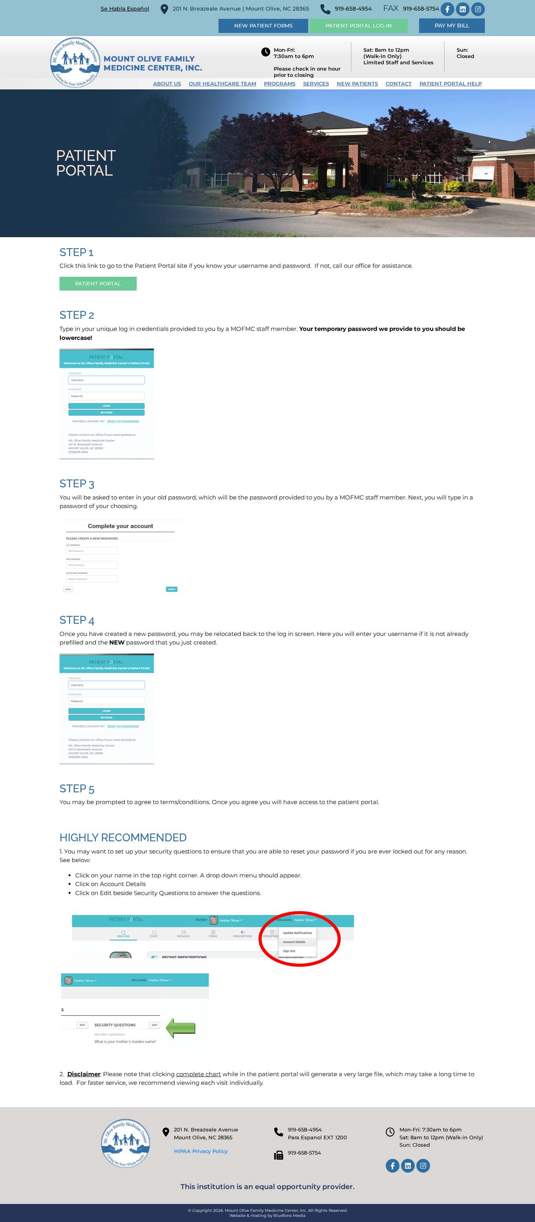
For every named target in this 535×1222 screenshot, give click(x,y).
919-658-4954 (353, 8)
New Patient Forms (263, 25)
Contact (399, 83)
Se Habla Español (125, 8)
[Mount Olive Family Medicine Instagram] (478, 9)
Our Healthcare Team (222, 83)
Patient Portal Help (450, 83)
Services (316, 83)
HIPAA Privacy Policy (201, 1151)
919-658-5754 (421, 8)
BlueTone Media (289, 1215)
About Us (167, 83)
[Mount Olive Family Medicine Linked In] (463, 9)
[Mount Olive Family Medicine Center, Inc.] (126, 62)
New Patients (357, 83)
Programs (279, 83)
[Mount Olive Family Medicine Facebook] (447, 9)
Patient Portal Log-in (358, 25)
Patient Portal (98, 283)
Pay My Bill (452, 25)
